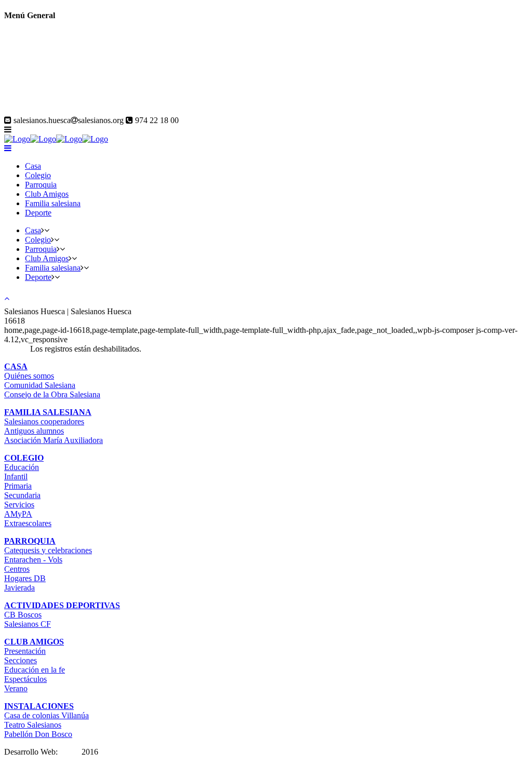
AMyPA (18, 513)
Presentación (25, 651)
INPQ (69, 751)
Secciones (20, 660)
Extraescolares (27, 523)
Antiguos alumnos (34, 430)
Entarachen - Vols (33, 559)
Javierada (19, 587)
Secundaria (22, 495)
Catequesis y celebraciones (48, 550)
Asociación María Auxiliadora (53, 440)
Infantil (16, 476)
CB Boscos (23, 614)
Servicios (19, 504)
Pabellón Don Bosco (38, 734)
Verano (16, 688)
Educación (21, 467)
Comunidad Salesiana (39, 385)
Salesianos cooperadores (44, 421)
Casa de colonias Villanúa (46, 715)
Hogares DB (25, 578)
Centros (17, 569)
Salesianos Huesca (34, 110)
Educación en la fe (34, 669)
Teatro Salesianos (32, 724)
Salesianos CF (27, 624)
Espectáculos (25, 679)
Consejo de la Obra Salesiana (52, 394)
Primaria (18, 485)
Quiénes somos (29, 375)
